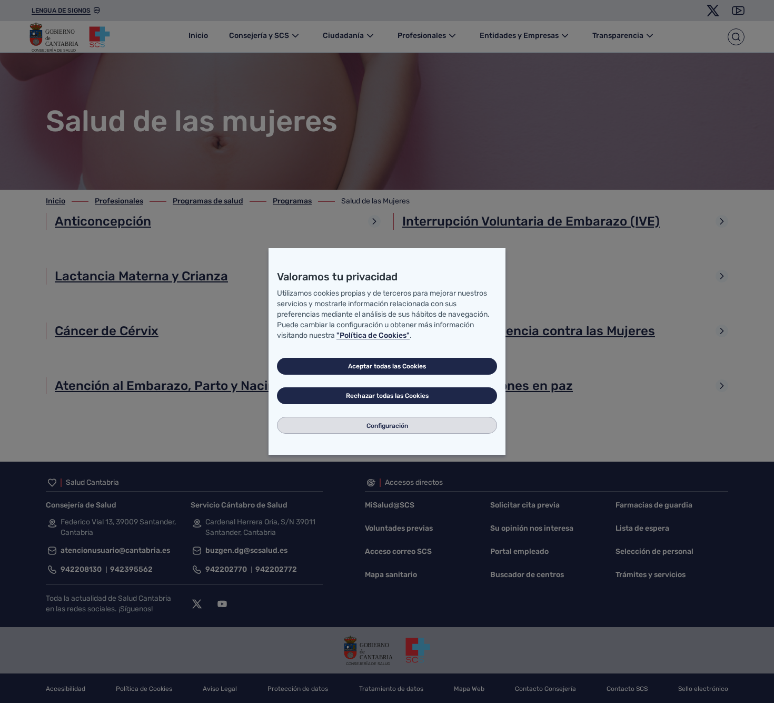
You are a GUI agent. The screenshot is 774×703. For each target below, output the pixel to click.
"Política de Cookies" (373, 335)
